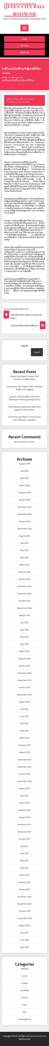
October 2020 (24, 911)
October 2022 (24, 774)
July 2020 (24, 932)
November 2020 (24, 903)
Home (24, 38)
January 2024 (24, 665)
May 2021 (24, 860)
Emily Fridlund (14, 99)
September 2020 (24, 918)
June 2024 (24, 629)
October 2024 (24, 600)
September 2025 (24, 528)
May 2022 (24, 795)
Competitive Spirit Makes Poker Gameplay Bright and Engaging (24, 388)
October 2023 (24, 687)
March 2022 (24, 802)
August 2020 (24, 925)
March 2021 (24, 875)
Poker (24, 1004)
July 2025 (24, 543)
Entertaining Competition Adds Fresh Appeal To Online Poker (24, 408)
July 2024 (24, 622)
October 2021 (24, 838)
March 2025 (24, 564)
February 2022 (24, 810)
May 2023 (24, 723)
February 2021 (24, 882)
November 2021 (24, 831)
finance (24, 983)
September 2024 (24, 608)
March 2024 (24, 651)
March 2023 (24, 737)
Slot (24, 1012)
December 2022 (24, 759)
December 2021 (24, 824)
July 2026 (24, 471)
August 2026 (24, 463)
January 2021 (24, 889)
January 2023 (24, 752)
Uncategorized (24, 1019)
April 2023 (24, 730)
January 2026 (24, 499)
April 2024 (24, 644)
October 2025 (24, 521)
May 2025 (24, 550)
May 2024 (24, 636)
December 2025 (24, 507)
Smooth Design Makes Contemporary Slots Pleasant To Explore (24, 418)
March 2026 (24, 485)
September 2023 (24, 694)
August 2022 (24, 788)
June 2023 (24, 716)
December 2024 (24, 586)
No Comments (24, 102)
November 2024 (24, 593)
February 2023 (24, 745)
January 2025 (24, 579)
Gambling (24, 52)
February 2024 (24, 658)
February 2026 (24, 492)
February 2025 (24, 572)
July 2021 (24, 846)
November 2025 (24, 514)
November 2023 (24, 680)
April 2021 (24, 867)
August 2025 (24, 536)
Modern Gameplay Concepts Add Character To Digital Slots (24, 378)
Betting (24, 45)
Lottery (24, 997)
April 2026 (24, 478)
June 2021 (24, 853)
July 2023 (24, 709)
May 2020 (24, 947)
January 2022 (24, 817)
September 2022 (24, 781)
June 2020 (24, 940)
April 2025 (24, 557)
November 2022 (24, 766)
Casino (24, 975)
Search (24, 345)
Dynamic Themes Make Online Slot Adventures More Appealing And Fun (24, 398)
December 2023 (24, 673)
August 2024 (24, 615)
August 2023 (24, 701)
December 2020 (24, 896)
